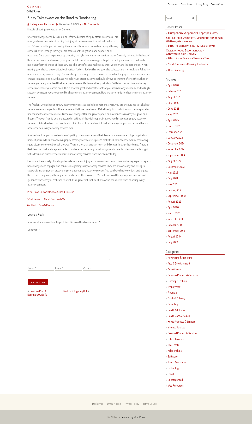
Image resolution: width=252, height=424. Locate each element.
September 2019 (176, 230)
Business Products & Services (183, 275)
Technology (173, 368)
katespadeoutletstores (42, 24)
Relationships (175, 350)
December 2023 (176, 166)
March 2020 (174, 213)
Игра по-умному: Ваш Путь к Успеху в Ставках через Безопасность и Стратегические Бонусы (190, 50)
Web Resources (175, 385)
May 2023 (173, 172)
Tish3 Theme (114, 417)
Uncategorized (175, 379)
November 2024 (176, 149)
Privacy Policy (201, 4)
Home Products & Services (181, 321)
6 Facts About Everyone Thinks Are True (188, 58)
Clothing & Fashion (177, 281)
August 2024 (174, 161)
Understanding (176, 70)
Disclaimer (173, 4)
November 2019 (176, 219)
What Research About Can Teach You (46, 199)
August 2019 (174, 236)
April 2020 (173, 207)
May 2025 (173, 114)
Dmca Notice (186, 4)
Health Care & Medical (42, 205)
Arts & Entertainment (179, 263)
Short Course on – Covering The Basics (188, 64)
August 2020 (174, 201)
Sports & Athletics (177, 362)
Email (59, 268)
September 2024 (176, 155)
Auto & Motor (175, 269)
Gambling (173, 304)
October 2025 (175, 91)
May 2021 (172, 184)
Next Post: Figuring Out (75, 291)
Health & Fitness (176, 310)
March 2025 (174, 126)
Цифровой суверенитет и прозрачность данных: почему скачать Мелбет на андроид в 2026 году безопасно (194, 37)
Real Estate (173, 345)
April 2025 (173, 120)
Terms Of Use (217, 4)
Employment (174, 286)
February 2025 (175, 132)
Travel (171, 374)
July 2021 (173, 178)
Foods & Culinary (176, 298)
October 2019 (175, 225)
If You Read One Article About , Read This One (50, 192)
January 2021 (175, 190)
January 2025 (175, 137)
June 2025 (173, 108)
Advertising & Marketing (180, 257)
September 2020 (177, 195)
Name (32, 268)
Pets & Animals (175, 339)
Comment (34, 229)
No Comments (91, 24)
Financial (172, 292)
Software (172, 356)
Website (87, 268)
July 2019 (173, 242)
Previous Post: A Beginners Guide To (37, 292)
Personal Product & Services (182, 333)
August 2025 (174, 97)
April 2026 (173, 85)
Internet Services (176, 327)
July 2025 (173, 102)
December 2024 (176, 143)
